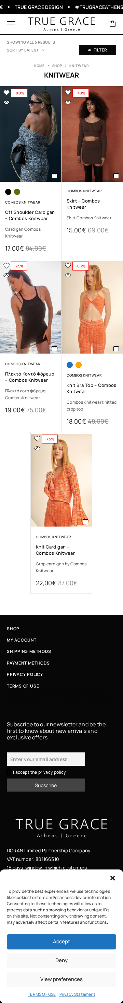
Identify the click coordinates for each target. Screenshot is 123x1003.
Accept (61, 941)
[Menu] (11, 24)
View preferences (61, 979)
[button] (112, 878)
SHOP (57, 65)
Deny (61, 960)
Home (39, 65)
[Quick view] (6, 102)
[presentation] (30, 233)
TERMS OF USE (42, 994)
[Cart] (112, 24)
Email (12, 748)
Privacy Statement (77, 994)
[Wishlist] (6, 93)
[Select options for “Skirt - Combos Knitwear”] (116, 175)
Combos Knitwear (22, 202)
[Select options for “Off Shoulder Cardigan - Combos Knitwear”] (55, 175)
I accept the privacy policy (39, 772)
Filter (100, 50)
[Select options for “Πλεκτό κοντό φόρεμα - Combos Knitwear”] (55, 348)
